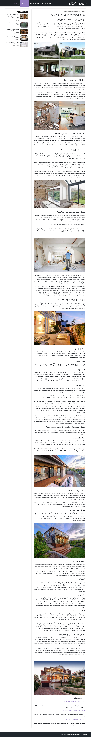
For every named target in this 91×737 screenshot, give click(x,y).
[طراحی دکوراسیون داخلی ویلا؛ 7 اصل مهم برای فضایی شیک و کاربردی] (24, 31)
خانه (83, 11)
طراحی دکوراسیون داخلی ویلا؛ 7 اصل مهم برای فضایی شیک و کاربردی (12, 31)
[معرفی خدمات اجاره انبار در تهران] (24, 25)
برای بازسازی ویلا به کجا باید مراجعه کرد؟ (75, 720)
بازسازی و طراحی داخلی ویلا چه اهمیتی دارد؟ (74, 701)
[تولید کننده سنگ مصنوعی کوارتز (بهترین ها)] (24, 44)
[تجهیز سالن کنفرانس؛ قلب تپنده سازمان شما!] (24, 38)
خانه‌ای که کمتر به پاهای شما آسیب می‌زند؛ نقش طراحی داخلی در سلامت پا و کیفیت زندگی (13, 17)
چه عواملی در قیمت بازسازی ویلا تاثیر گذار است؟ (74, 710)
